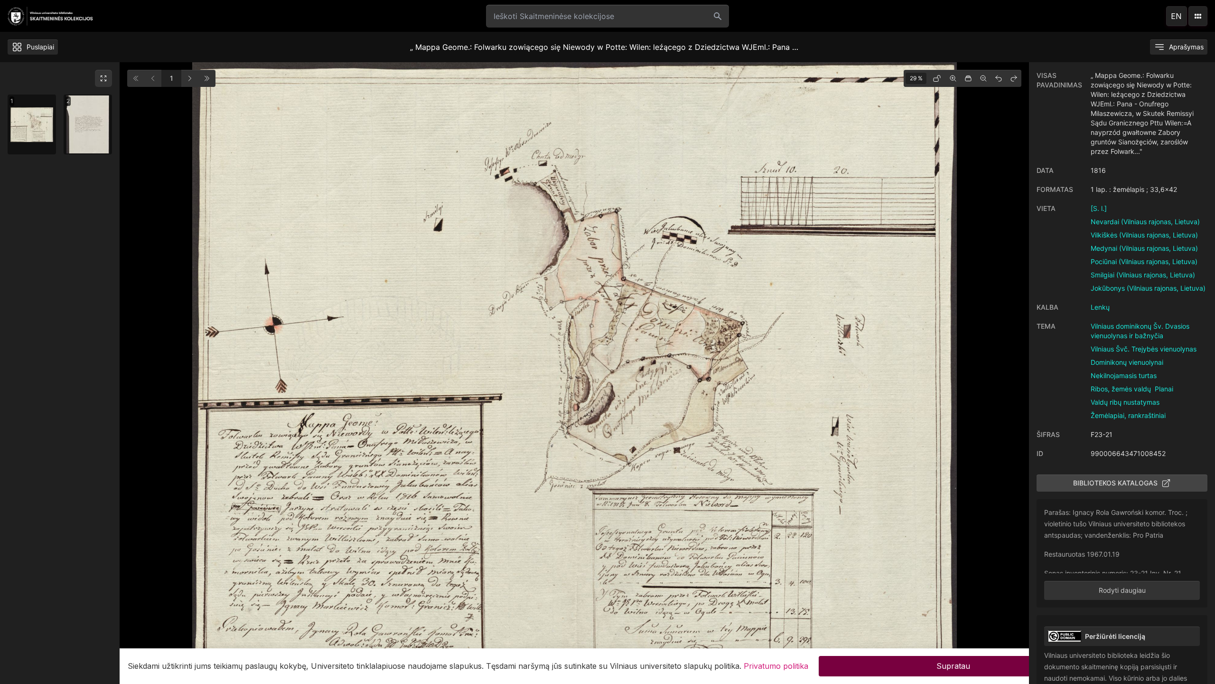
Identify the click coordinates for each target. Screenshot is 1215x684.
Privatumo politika (776, 666)
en (1176, 16)
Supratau (953, 666)
